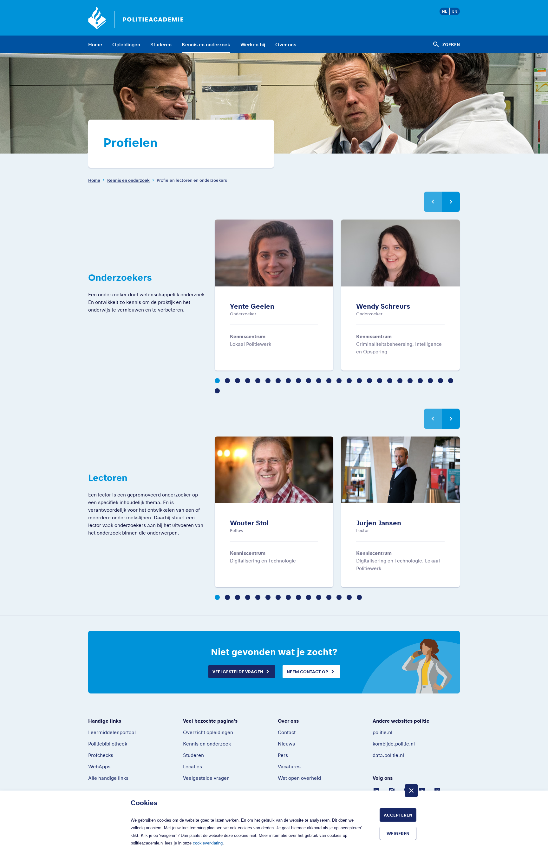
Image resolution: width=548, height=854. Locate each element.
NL (444, 11)
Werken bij (252, 44)
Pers (283, 755)
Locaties (192, 766)
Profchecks (100, 755)
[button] (217, 380)
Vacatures (289, 766)
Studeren (161, 44)
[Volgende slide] (451, 202)
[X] (437, 790)
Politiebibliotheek (107, 743)
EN (454, 11)
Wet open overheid (299, 778)
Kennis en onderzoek (206, 44)
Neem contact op (307, 671)
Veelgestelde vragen (237, 671)
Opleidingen (126, 44)
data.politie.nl (388, 755)
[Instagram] (391, 790)
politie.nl (382, 732)
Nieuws (286, 743)
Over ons (285, 44)
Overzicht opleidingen (208, 732)
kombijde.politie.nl (394, 743)
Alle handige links (108, 778)
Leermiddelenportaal (112, 732)
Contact (287, 732)
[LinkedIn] (376, 790)
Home (95, 44)
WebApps (99, 766)
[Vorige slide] (433, 202)
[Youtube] (422, 790)
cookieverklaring (208, 843)
